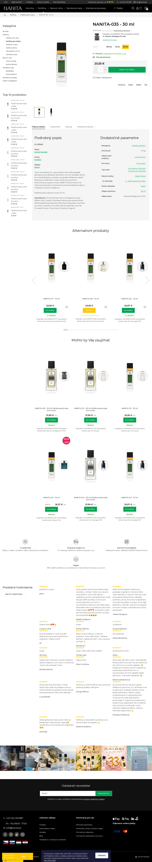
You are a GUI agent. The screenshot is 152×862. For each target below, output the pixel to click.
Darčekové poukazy (10, 78)
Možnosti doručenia (103, 57)
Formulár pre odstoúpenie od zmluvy (89, 836)
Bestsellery (10, 71)
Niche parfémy (11, 74)
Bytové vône (7, 58)
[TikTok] (16, 834)
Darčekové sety (11, 54)
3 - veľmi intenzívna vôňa (135, 181)
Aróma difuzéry (11, 64)
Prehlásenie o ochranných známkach (52, 840)
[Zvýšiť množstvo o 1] (105, 69)
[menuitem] (31, 8)
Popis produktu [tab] (38, 127)
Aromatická (133, 168)
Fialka (137, 176)
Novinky (6, 31)
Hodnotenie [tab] (55, 127)
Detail (89, 310)
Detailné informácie (110, 40)
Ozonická (142, 171)
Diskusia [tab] (68, 127)
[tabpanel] (51, 282)
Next (147, 280)
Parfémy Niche (11, 48)
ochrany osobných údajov (94, 799)
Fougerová (132, 171)
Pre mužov (141, 163)
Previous (34, 280)
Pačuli (143, 176)
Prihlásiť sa (103, 793)
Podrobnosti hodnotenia (121, 30)
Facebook (5, 834)
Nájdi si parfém (16, 2)
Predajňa (29, 2)
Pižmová (141, 168)
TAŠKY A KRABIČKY (10, 81)
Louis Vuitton (140, 157)
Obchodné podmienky (84, 825)
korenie (44, 152)
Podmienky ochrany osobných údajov (89, 828)
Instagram (10, 834)
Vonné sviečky (11, 61)
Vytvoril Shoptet (143, 857)
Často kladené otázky (47, 828)
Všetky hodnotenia (14, 594)
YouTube (22, 834)
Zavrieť (108, 84)
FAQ (5, 2)
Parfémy (6, 35)
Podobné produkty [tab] (85, 127)
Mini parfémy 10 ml (13, 51)
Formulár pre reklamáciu (85, 832)
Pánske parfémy (139, 146)
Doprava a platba (43, 2)
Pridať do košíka (127, 70)
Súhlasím (102, 855)
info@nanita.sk (141, 2)
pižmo (37, 167)
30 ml (143, 191)
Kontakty (42, 832)
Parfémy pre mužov (13, 41)
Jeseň (143, 186)
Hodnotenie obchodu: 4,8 (97, 2)
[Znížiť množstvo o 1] (96, 69)
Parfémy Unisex (11, 45)
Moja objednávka (59, 2)
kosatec (37, 160)
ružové (37, 152)
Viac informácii (50, 860)
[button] (51, 419)
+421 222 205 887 (125, 2)
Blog (41, 836)
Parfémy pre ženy (12, 38)
